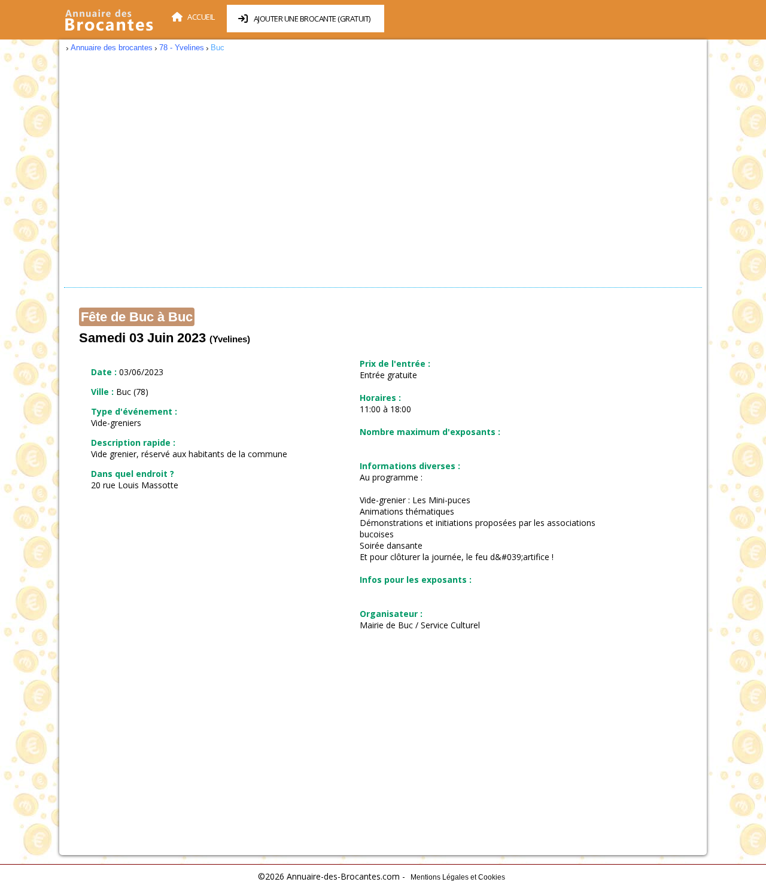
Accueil (201, 16)
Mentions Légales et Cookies (458, 877)
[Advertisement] (383, 173)
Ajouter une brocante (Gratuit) (312, 18)
